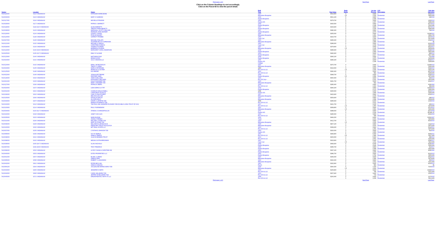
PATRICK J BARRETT (97, 23)
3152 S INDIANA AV (39, 78)
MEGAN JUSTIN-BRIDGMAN (100, 140)
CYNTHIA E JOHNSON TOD (99, 130)
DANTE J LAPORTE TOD (98, 101)
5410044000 (6, 173)
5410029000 (6, 23)
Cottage (260, 63)
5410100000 (6, 127)
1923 (259, 40)
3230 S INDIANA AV (39, 127)
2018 (432, 37)
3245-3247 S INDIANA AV (41, 144)
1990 (432, 150)
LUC (379, 10)
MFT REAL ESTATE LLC (98, 127)
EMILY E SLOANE (96, 53)
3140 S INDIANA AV (39, 56)
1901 (259, 134)
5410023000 (6, 68)
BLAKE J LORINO (96, 157)
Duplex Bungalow (263, 19)
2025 (432, 167)
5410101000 (6, 120)
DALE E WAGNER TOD (98, 81)
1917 (259, 94)
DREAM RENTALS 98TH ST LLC (101, 176)
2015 (432, 53)
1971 (259, 111)
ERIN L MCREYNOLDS (98, 65)
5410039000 (6, 144)
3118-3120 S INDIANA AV (41, 27)
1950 (259, 37)
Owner (93, 12)
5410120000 (6, 37)
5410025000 (6, 53)
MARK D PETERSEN (97, 68)
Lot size (373, 10)
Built (259, 10)
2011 (432, 134)
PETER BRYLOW (96, 163)
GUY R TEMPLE (96, 134)
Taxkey (4, 12)
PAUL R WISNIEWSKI (97, 107)
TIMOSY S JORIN (96, 66)
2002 (432, 160)
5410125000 (6, 71)
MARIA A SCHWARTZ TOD (99, 102)
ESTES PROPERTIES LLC (99, 153)
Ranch (260, 165)
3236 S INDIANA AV (39, 134)
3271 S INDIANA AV (39, 176)
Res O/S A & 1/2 (263, 69)
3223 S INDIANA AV (39, 117)
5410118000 (5, 27)
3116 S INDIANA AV (39, 20)
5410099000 (6, 134)
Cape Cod (261, 38)
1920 (259, 78)
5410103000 (6, 107)
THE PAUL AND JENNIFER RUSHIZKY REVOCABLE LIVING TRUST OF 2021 (115, 104)
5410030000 (6, 17)
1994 (432, 84)
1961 (259, 163)
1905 (259, 60)
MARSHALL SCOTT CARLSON (100, 30)
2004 (432, 68)
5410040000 (6, 153)
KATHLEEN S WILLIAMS (98, 79)
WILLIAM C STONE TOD (98, 120)
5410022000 (6, 74)
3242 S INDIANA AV (39, 140)
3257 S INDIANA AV (39, 157)
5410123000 (6, 56)
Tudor (260, 119)
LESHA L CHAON (96, 33)
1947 (259, 140)
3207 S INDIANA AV (39, 101)
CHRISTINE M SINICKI (98, 45)
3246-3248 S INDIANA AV (41, 147)
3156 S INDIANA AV (39, 84)
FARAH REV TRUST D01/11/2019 (101, 125)
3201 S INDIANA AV (39, 91)
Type (259, 12)
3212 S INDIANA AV (39, 104)
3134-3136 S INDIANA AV (41, 50)
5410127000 (6, 84)
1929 (259, 23)
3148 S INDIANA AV (39, 71)
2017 (432, 47)
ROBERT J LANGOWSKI (98, 160)
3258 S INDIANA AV (39, 160)
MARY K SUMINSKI (97, 17)
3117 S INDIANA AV (39, 23)
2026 (432, 17)
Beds (346, 10)
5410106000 (6, 94)
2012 (432, 91)
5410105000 (6, 97)
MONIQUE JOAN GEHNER (99, 32)
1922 (259, 65)
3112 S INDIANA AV (39, 14)
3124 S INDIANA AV (39, 33)
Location (36, 12)
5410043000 (6, 170)
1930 (259, 117)
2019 (432, 27)
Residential (381, 15)
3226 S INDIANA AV (39, 120)
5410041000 (6, 157)
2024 (432, 20)
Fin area (373, 12)
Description (381, 12)
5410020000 (6, 88)
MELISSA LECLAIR (97, 96)
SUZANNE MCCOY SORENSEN (101, 42)
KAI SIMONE (95, 71)
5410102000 (6, 114)
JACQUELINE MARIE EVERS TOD (101, 167)
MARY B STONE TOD (97, 122)
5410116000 (5, 14)
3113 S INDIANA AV (39, 17)
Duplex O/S (261, 22)
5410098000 (6, 140)
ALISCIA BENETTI (96, 27)
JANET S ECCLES (96, 114)
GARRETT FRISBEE (97, 37)
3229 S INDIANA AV (39, 124)
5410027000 (6, 40)
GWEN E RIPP (95, 158)
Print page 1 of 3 (218, 2)
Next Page (366, 2)
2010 (432, 23)
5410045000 (6, 176)
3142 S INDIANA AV (39, 65)
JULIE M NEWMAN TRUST (99, 137)
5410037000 (6, 130)
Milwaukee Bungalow (264, 15)
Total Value (332, 12)
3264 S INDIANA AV (39, 167)
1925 (259, 81)
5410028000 (6, 30)
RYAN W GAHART (96, 35)
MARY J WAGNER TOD (98, 83)
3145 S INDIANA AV (39, 68)
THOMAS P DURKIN (97, 47)
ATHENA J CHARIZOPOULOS (100, 111)
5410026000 (6, 47)
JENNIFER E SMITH (97, 170)
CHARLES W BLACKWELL (99, 91)
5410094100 (6, 167)
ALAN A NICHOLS (96, 144)
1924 (259, 14)
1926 (259, 17)
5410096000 (6, 150)
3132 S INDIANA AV (39, 43)
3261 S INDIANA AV (39, 163)
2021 (432, 14)
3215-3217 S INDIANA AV (41, 111)
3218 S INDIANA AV (39, 114)
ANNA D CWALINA (97, 165)
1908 (259, 176)
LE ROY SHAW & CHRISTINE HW (101, 150)
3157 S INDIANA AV (39, 88)
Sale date (431, 10)
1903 (259, 130)
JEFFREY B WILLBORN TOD (100, 175)
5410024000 (6, 60)
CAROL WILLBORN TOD (98, 173)
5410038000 (6, 137)
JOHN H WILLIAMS (97, 78)
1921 (259, 107)
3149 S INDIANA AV (39, 74)
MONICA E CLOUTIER (98, 69)
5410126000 (6, 78)
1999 (432, 56)
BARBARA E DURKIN (97, 48)
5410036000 (6, 124)
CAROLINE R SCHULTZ (98, 92)
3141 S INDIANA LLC (97, 60)
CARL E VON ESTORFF (98, 94)
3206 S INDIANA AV (39, 97)
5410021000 (6, 81)
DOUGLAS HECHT (97, 97)
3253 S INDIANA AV (39, 153)
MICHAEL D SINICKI (97, 43)
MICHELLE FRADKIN (97, 20)
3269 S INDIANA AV (39, 173)
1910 (259, 137)
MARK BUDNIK (95, 117)
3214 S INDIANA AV (39, 107)
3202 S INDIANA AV (39, 94)
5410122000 (6, 50)
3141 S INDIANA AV (39, 60)
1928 (259, 50)
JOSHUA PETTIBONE (97, 74)
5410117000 (5, 20)
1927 (259, 27)
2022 (432, 40)
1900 (259, 20)
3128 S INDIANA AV (39, 37)
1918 (259, 84)
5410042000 (6, 163)
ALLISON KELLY (96, 99)
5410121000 (6, 43)
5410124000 (6, 65)
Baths (346, 12)
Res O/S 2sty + (262, 79)
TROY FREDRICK (96, 147)
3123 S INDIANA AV (39, 30)
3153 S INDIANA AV (39, 81)
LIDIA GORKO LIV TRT (98, 88)
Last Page (431, 2)
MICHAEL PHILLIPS (97, 40)
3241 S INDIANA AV (39, 137)
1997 (432, 117)
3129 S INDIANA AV (39, 40)
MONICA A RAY (95, 58)
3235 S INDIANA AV (39, 130)
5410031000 (6, 91)
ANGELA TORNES (96, 119)
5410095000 (6, 160)
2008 (432, 43)
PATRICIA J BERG (96, 84)
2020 (432, 120)
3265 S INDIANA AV (39, 170)
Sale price (431, 12)
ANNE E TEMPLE (96, 135)
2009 (432, 114)
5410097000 (6, 147)
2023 (432, 88)
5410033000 (6, 101)
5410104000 (6, 104)
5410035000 (6, 117)
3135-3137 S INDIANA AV (41, 53)
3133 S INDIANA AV (39, 47)
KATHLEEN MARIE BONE (99, 14)
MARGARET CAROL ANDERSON (101, 50)
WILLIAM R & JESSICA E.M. (99, 124)
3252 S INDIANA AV (39, 150)
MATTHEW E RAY (96, 56)
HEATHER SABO (96, 76)
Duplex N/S (261, 112)
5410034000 (6, 111)
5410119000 (5, 33)
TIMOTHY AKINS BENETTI (99, 28)
